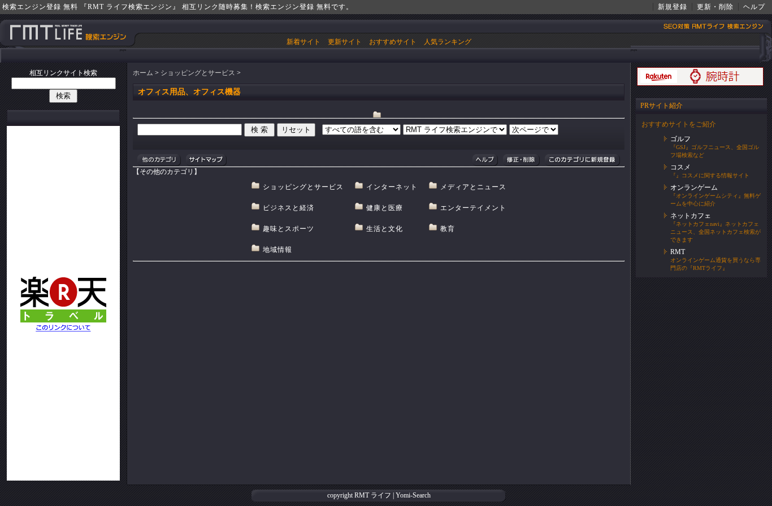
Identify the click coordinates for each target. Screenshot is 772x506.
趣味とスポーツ (288, 229)
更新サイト (345, 42)
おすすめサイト (393, 42)
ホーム (143, 73)
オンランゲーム (694, 187)
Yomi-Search (413, 495)
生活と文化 (384, 229)
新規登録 (672, 7)
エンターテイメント (473, 208)
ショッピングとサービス (198, 73)
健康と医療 (384, 208)
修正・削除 (521, 160)
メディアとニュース (473, 187)
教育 (447, 229)
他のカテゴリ (159, 160)
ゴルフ (680, 139)
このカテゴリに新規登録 (582, 160)
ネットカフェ (690, 216)
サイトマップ (206, 160)
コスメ (680, 167)
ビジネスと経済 (288, 208)
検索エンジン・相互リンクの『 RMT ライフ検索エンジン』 (68, 32)
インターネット (392, 187)
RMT (677, 252)
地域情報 (277, 250)
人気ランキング (447, 42)
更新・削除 (715, 7)
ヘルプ (754, 7)
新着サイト (303, 42)
